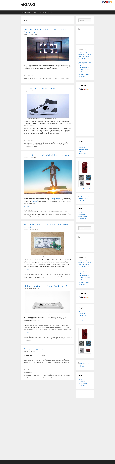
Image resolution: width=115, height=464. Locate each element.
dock (54, 213)
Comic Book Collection (85, 188)
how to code (58, 374)
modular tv (30, 78)
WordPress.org (82, 218)
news (44, 78)
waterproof (34, 146)
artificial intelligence (39, 213)
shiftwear (26, 144)
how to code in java (65, 374)
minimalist (28, 338)
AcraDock (30, 211)
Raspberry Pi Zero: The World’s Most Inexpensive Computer (46, 225)
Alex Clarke (37, 77)
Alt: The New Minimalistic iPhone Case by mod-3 (45, 286)
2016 (26, 142)
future (41, 77)
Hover (60, 213)
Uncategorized (28, 372)
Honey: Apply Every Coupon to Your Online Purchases (84, 58)
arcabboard (26, 213)
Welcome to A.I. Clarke (34, 349)
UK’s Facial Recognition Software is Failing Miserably (84, 63)
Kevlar (25, 143)
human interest (48, 337)
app (44, 142)
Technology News (26, 12)
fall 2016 (58, 142)
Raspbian (62, 276)
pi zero (51, 276)
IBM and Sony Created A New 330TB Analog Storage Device (84, 74)
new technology (39, 78)
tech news (55, 78)
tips (53, 377)
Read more (26, 72)
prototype (65, 143)
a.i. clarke (27, 374)
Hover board (65, 213)
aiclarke (26, 77)
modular (25, 78)
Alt (40, 337)
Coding (34, 12)
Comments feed (82, 216)
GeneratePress (64, 462)
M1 (49, 143)
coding (49, 374)
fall (55, 142)
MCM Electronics (27, 276)
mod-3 (63, 317)
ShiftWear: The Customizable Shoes (40, 88)
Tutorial (80, 151)
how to (53, 374)
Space (59, 214)
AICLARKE (28, 4)
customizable (48, 142)
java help (41, 375)
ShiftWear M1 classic (39, 144)
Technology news (27, 79)
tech (51, 78)
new (34, 78)
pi (49, 276)
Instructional (81, 147)
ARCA (49, 211)
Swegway (35, 201)
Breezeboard (50, 213)
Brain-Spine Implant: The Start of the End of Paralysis (84, 69)
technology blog (66, 78)
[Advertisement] (84, 113)
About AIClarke (42, 12)
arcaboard (31, 213)
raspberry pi (56, 276)
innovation (46, 77)
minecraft (33, 276)
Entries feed (81, 214)
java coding (28, 375)
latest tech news (55, 77)
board (45, 213)
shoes (45, 144)
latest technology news (65, 77)
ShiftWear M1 (31, 144)
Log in (80, 212)
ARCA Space (53, 211)
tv (36, 79)
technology (60, 78)
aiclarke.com (31, 77)
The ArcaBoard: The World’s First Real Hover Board (46, 155)
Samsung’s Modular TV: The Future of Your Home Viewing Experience (46, 30)
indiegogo (66, 142)
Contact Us (50, 12)
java (24, 375)
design (53, 142)
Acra (26, 211)
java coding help (35, 375)
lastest (50, 77)
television (34, 79)
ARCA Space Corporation (55, 198)
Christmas (42, 274)
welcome (57, 377)
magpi (68, 274)
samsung (48, 78)
